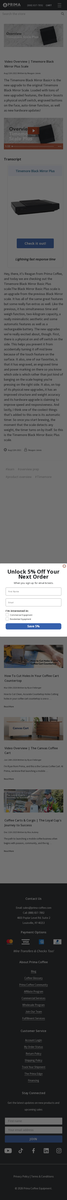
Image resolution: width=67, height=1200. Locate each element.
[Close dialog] (64, 565)
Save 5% (33, 626)
